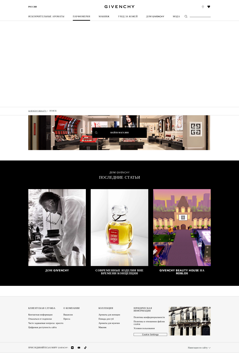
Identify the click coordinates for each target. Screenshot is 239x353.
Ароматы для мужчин (109, 323)
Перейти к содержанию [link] (60, 2)
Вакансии (68, 314)
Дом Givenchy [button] (155, 16)
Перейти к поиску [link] (84, 2)
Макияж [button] (104, 16)
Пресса (66, 319)
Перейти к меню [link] (37, 2)
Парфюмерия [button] (81, 16)
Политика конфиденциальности (149, 317)
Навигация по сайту (198, 347)
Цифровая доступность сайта (42, 327)
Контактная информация (40, 314)
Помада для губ (106, 319)
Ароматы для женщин (109, 314)
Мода (176, 16)
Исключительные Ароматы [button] (46, 16)
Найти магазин (124, 134)
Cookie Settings (150, 334)
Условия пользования (144, 328)
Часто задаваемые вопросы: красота (45, 323)
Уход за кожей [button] (128, 16)
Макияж (102, 327)
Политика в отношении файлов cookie (149, 322)
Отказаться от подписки (40, 319)
